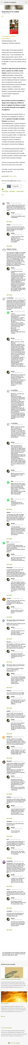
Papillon (9, 797)
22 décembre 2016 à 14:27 (16, 777)
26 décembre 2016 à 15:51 (18, 861)
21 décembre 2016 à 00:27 (15, 203)
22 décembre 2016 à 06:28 (16, 720)
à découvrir (5, 191)
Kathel (8, 711)
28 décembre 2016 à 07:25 (16, 919)
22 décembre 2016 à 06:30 (16, 747)
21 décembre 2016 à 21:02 (19, 499)
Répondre (9, 221)
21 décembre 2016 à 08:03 (16, 269)
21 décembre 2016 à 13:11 (12, 621)
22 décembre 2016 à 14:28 (16, 806)
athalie (8, 512)
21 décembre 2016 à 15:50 (16, 579)
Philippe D (9, 736)
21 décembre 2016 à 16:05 (16, 424)
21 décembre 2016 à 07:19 (12, 250)
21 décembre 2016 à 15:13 (17, 642)
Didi (12, 311)
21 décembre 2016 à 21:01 (19, 481)
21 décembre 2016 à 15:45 (16, 372)
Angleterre (12, 191)
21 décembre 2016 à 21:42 (18, 736)
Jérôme (10, 176)
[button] (2, 16)
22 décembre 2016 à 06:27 (16, 697)
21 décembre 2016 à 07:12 (16, 214)
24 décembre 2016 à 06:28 (16, 849)
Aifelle (8, 224)
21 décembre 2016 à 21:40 (16, 711)
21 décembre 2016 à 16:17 (16, 471)
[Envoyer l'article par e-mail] (2, 189)
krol (8, 839)
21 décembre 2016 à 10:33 (19, 311)
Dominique (10, 567)
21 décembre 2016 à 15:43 (16, 339)
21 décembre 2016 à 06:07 (16, 224)
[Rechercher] (26, 2)
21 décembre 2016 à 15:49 (16, 555)
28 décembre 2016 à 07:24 (16, 899)
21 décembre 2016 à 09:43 (19, 298)
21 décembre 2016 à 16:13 (16, 674)
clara (14, 176)
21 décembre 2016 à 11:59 (18, 567)
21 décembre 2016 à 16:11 (16, 443)
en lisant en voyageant (10, 2)
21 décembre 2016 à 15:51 (16, 608)
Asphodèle (10, 861)
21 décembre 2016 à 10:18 (16, 512)
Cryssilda (9, 911)
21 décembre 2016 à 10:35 (14, 541)
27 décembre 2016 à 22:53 (17, 911)
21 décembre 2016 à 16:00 (12, 666)
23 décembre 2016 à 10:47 (17, 821)
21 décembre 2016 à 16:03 (16, 391)
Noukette (9, 821)
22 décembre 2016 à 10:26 (17, 761)
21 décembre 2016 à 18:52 (17, 690)
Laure (8, 889)
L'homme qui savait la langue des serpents (11, 979)
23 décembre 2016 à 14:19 (14, 839)
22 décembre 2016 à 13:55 (17, 797)
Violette (9, 690)
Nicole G (9, 642)
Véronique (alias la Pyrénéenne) (15, 620)
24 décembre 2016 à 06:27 (16, 828)
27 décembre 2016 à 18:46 (15, 889)
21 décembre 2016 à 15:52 (16, 628)
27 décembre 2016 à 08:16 (16, 876)
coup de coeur (20, 191)
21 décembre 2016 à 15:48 (16, 524)
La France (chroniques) (6, 1027)
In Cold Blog (10, 298)
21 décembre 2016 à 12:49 (16, 598)
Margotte (9, 761)
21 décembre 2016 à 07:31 (16, 234)
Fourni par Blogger (15, 1043)
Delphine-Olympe (11, 249)
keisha (12, 212)
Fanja (8, 203)
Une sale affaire (4, 1003)
